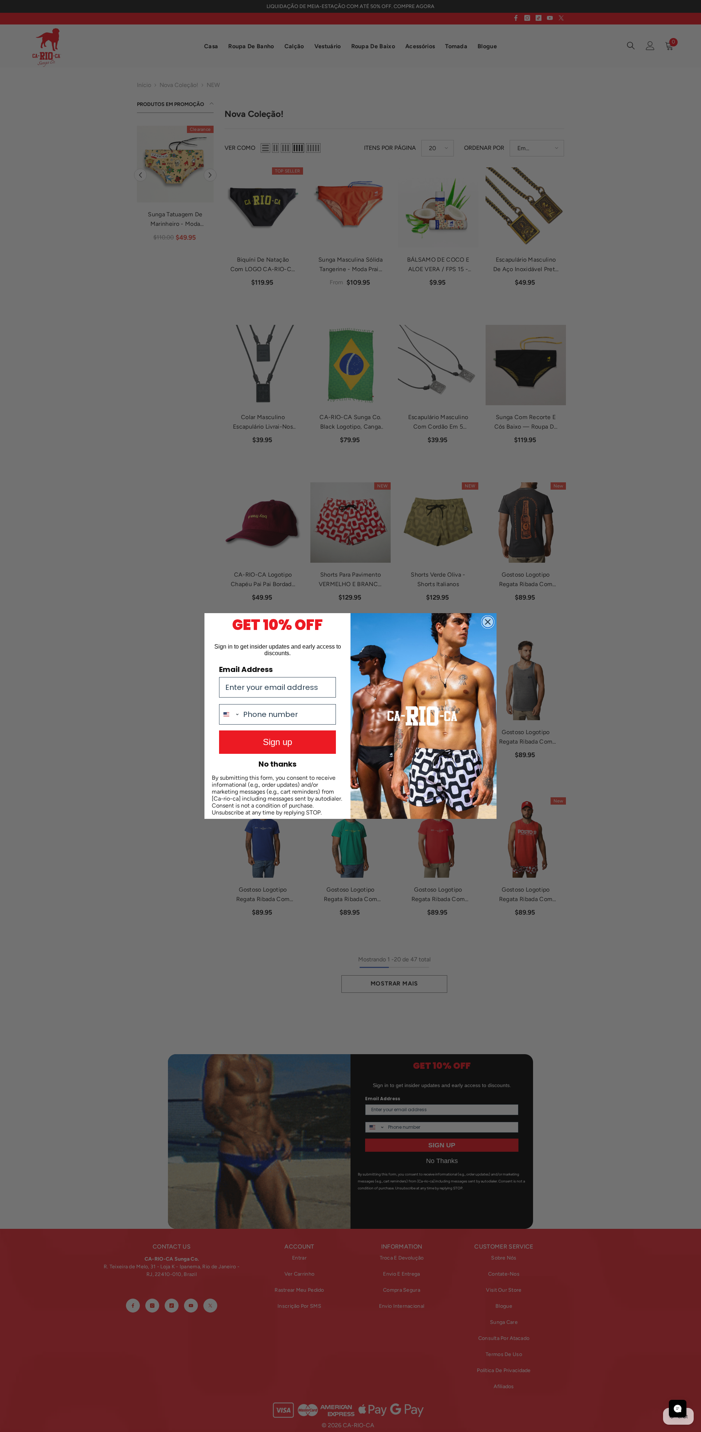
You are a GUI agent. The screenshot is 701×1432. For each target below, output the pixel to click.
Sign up (277, 742)
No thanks (277, 764)
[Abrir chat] (677, 1408)
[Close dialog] (488, 622)
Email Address (246, 669)
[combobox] (229, 714)
